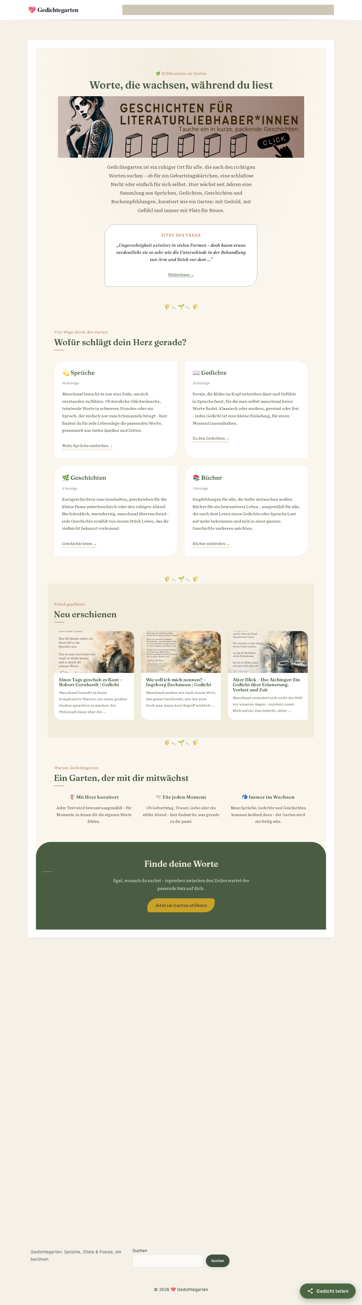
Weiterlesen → (181, 274)
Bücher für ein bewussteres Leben (246, 10)
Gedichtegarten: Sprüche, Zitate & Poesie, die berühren (76, 1255)
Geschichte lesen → (79, 543)
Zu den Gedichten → (211, 438)
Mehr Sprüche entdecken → (87, 445)
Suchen (139, 1250)
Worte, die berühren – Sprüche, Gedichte (157, 10)
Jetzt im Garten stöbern (181, 905)
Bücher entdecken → (211, 543)
